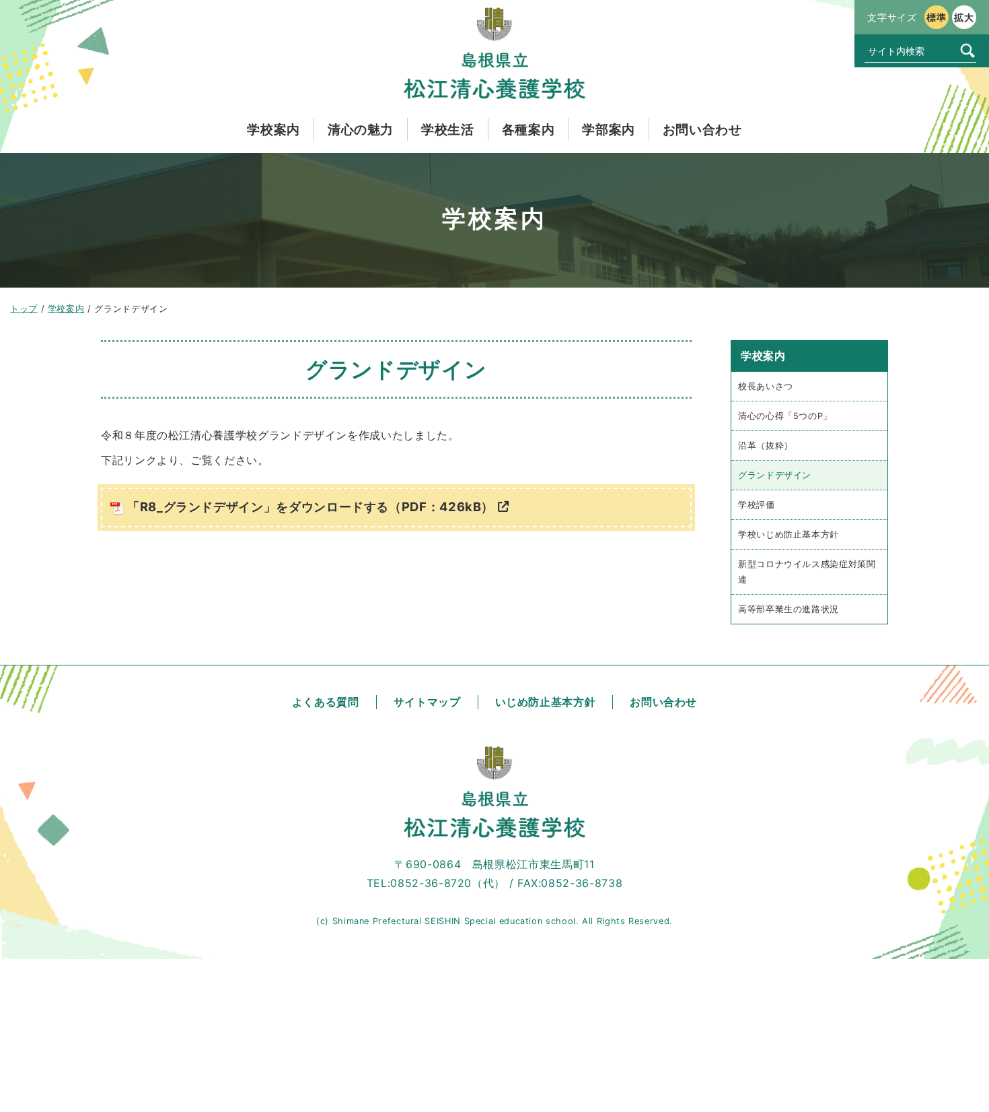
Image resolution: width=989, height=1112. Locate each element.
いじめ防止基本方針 (545, 702)
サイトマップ (427, 702)
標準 (936, 17)
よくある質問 (325, 702)
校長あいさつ (765, 386)
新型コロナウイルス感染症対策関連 (807, 572)
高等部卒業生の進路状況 (788, 609)
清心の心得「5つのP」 (785, 416)
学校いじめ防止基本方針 (788, 534)
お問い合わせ (663, 702)
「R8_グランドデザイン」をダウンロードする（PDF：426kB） (310, 506)
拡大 (964, 17)
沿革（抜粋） (765, 445)
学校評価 (756, 505)
